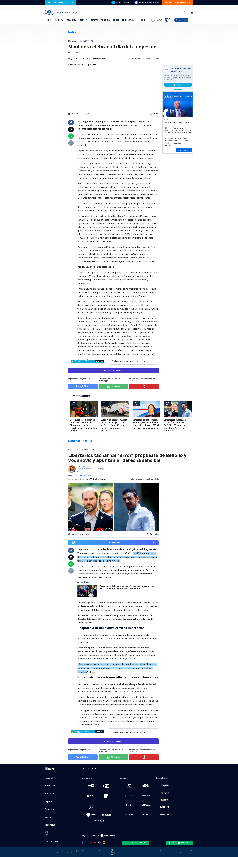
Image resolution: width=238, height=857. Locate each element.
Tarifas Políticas (51, 841)
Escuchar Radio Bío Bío (178, 2)
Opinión (116, 20)
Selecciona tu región (57, 2)
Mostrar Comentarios (113, 370)
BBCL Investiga (128, 20)
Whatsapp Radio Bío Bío (181, 843)
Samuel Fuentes (86, 475)
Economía (84, 20)
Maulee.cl (76, 52)
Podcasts (48, 20)
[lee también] (87, 591)
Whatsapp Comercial (137, 842)
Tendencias (105, 20)
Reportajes (50, 824)
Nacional (59, 20)
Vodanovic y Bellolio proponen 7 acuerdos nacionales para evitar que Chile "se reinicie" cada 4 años (128, 587)
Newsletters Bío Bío (123, 2)
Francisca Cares (83, 466)
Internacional (71, 20)
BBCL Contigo (142, 20)
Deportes (94, 20)
